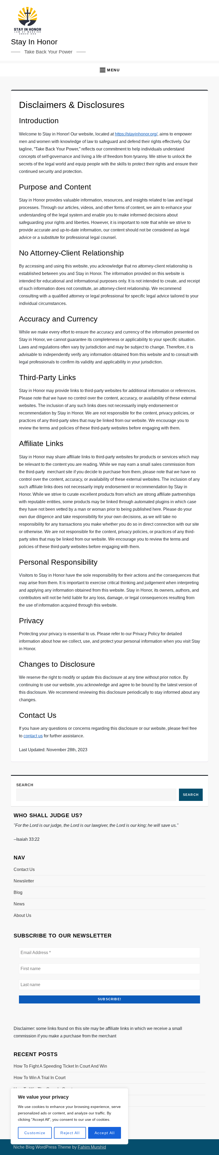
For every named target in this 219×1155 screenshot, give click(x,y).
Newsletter (24, 881)
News (19, 904)
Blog (18, 892)
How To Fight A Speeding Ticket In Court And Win (60, 1066)
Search (24, 785)
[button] (109, 69)
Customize (35, 1133)
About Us (22, 915)
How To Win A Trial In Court (39, 1077)
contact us (33, 736)
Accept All (105, 1133)
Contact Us (24, 869)
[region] (69, 1116)
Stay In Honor (34, 42)
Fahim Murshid (92, 1147)
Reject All (70, 1133)
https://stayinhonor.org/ (136, 134)
